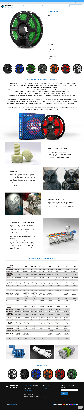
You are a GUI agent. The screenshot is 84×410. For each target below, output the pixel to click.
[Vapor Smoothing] (61, 178)
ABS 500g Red (60, 374)
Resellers (44, 5)
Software (50, 5)
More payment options (69, 39)
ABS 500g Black (24, 374)
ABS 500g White (12, 374)
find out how (15, 185)
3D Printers (26, 5)
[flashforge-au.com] (7, 6)
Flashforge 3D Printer (28, 385)
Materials (33, 5)
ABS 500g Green (71, 374)
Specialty (10, 3)
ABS (2, 3)
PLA (5, 3)
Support (54, 5)
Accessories (39, 5)
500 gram (49, 20)
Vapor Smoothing (16, 171)
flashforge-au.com (28, 390)
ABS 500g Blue (36, 374)
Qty (47, 29)
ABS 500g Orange (48, 374)
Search (58, 5)
